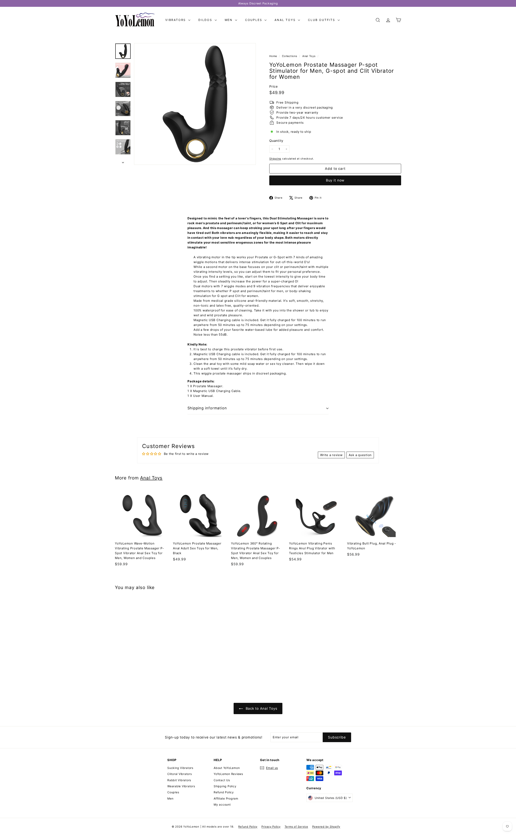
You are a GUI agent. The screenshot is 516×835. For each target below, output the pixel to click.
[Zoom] (195, 104)
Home (273, 56)
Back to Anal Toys (260, 708)
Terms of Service (296, 826)
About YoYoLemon (227, 768)
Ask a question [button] (360, 455)
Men (229, 20)
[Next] (123, 161)
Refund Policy (224, 792)
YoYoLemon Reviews (228, 774)
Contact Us (222, 780)
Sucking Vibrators (180, 768)
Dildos (206, 20)
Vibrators (176, 20)
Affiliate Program (226, 798)
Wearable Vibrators (181, 786)
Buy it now (335, 180)
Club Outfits (322, 20)
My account (222, 804)
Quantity (276, 141)
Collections (290, 56)
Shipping (275, 158)
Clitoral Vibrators (179, 774)
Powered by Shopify (326, 826)
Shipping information (207, 408)
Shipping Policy (225, 786)
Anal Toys (286, 20)
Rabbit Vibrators (179, 780)
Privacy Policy (271, 826)
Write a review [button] (331, 455)
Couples (254, 20)
